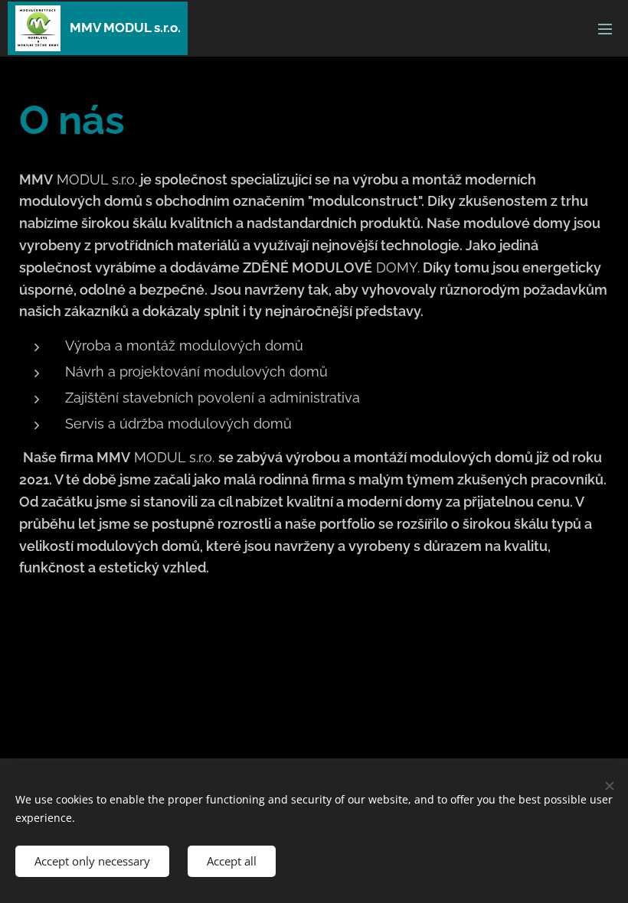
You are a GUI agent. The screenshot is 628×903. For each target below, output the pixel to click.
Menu (605, 28)
